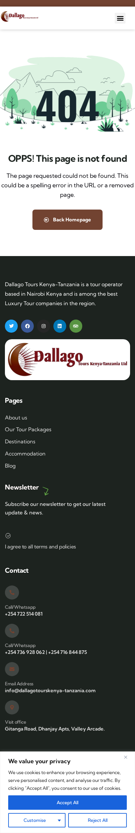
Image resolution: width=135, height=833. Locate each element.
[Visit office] (12, 707)
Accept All (67, 802)
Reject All (97, 820)
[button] (120, 18)
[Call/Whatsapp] (12, 592)
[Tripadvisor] (75, 326)
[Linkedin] (59, 326)
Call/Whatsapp (20, 607)
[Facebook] (27, 326)
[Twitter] (11, 326)
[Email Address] (12, 669)
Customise (35, 820)
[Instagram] (43, 326)
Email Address (19, 684)
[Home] (19, 16)
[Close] (128, 757)
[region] (67, 792)
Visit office (15, 722)
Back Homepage (71, 219)
